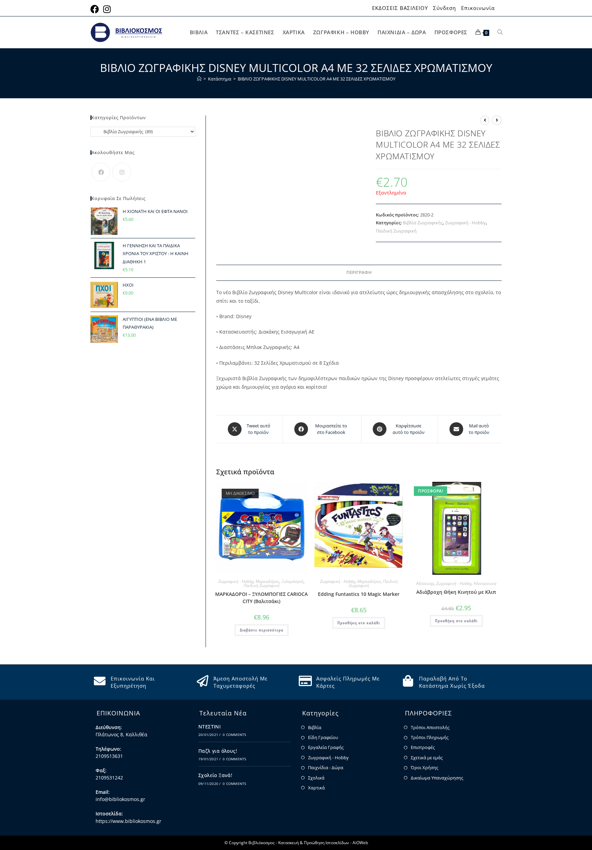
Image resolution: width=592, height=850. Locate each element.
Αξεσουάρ (425, 583)
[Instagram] (121, 172)
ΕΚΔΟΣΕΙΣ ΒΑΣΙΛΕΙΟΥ (400, 8)
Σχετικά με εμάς (427, 757)
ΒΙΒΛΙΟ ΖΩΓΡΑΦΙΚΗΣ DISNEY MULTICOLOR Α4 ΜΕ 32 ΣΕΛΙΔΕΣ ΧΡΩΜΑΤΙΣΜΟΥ (316, 79)
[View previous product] (485, 120)
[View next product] (497, 120)
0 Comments (234, 734)
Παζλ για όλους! (217, 751)
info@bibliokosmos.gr (120, 799)
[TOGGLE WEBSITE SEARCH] (500, 32)
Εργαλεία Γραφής (326, 747)
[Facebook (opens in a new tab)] (95, 9)
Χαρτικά (316, 788)
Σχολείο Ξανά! (215, 775)
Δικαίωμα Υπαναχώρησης (437, 778)
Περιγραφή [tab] (359, 272)
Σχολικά (316, 778)
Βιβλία (314, 727)
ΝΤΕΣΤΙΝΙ (209, 726)
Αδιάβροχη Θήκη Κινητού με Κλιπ (456, 592)
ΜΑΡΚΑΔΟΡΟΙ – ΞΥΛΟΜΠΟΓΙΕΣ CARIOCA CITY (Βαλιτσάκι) (261, 597)
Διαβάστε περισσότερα (261, 630)
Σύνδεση (444, 8)
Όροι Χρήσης (424, 767)
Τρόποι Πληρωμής (429, 737)
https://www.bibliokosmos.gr (128, 821)
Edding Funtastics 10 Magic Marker (358, 594)
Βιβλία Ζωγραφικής (423, 223)
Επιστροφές (423, 747)
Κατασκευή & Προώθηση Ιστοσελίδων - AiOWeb (323, 843)
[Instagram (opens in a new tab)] (107, 9)
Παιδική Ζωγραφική (396, 231)
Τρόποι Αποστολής (430, 727)
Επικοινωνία (478, 8)
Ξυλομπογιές (292, 581)
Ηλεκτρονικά (484, 583)
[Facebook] (100, 172)
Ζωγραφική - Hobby (465, 223)
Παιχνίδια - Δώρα (325, 767)
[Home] (199, 79)
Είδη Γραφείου (323, 737)
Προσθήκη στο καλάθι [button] (358, 623)
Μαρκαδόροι (267, 581)
